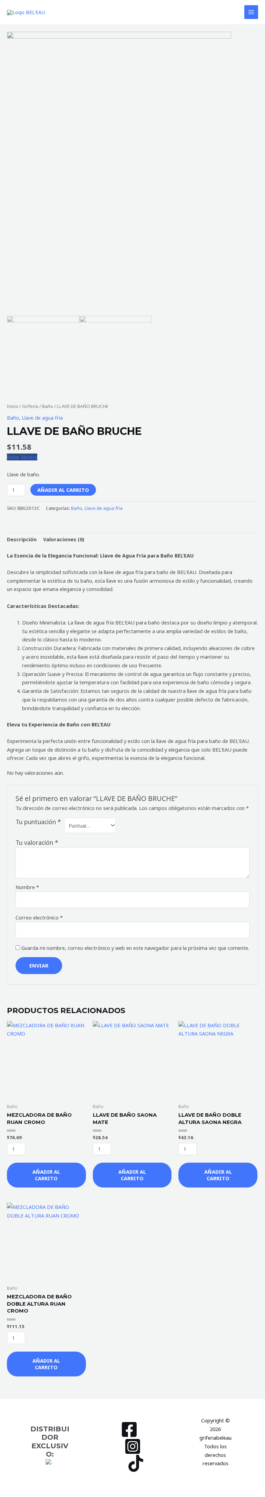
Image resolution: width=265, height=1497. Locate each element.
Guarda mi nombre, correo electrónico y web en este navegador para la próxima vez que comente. (135, 947)
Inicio (12, 406)
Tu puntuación (38, 822)
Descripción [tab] (22, 539)
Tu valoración (37, 842)
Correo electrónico (39, 917)
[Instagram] (132, 1446)
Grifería (30, 406)
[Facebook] (129, 1429)
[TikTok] (135, 1463)
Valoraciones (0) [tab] (63, 539)
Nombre (27, 887)
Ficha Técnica (22, 457)
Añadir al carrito (63, 489)
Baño (47, 406)
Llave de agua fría (42, 417)
